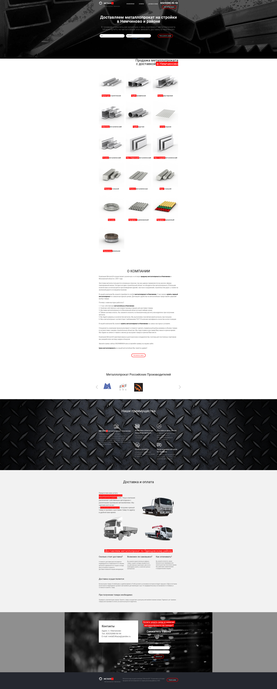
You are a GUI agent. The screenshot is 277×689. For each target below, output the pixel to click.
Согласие (142, 38)
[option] (138, 387)
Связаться (159, 656)
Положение (134, 38)
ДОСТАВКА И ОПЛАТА (153, 3)
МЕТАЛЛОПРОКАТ (130, 3)
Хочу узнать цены (165, 36)
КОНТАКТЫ (141, 3)
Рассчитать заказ (169, 7)
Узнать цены (172, 680)
